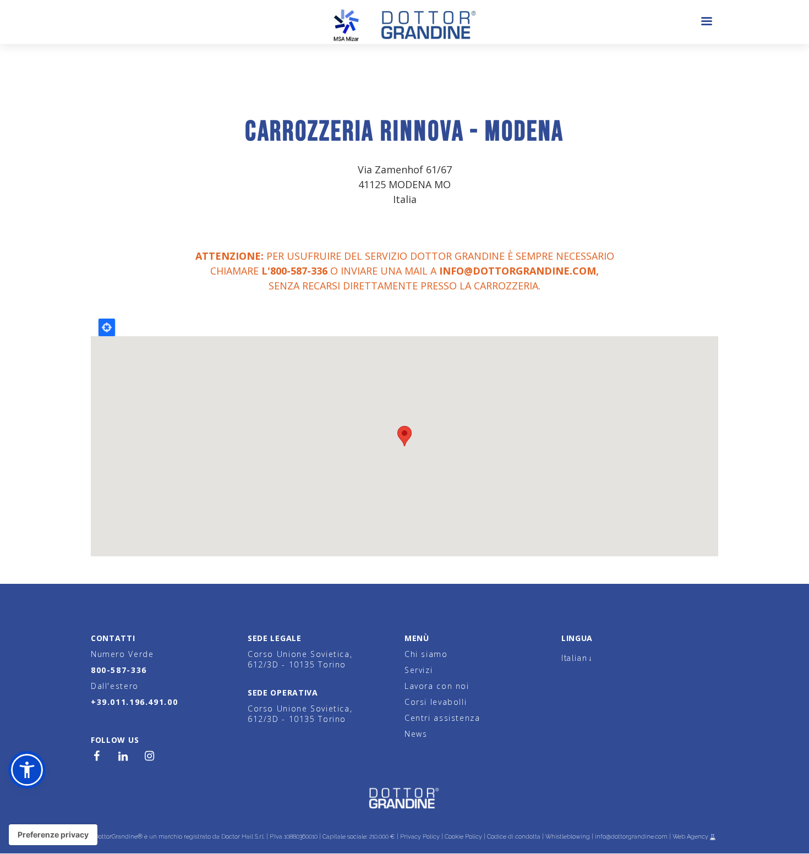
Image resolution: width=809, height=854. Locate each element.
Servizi (418, 670)
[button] (27, 770)
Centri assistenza (442, 718)
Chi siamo (426, 654)
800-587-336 (119, 670)
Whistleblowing (567, 836)
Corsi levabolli (435, 702)
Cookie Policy (463, 836)
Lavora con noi (436, 686)
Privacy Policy (420, 836)
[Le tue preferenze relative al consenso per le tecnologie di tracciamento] (53, 834)
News (415, 734)
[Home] (405, 22)
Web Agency (691, 836)
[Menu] (706, 22)
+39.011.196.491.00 (134, 702)
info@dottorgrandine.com (517, 270)
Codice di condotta (513, 836)
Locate (107, 327)
